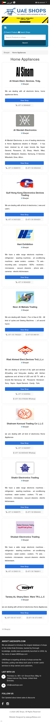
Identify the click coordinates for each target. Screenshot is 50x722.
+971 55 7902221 (14, 334)
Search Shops (25, 32)
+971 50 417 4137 (13, 617)
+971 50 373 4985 (35, 617)
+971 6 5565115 (13, 571)
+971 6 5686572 (13, 168)
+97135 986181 (33, 334)
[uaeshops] (25, 11)
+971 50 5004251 (34, 219)
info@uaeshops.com (15, 685)
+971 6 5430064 (23, 394)
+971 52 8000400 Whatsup (24, 453)
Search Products (12, 32)
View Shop (24, 100)
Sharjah (7, 52)
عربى (10, 2)
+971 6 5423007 (23, 448)
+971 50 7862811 (34, 571)
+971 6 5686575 (13, 512)
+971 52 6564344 (34, 168)
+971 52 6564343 (34, 512)
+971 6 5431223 (13, 219)
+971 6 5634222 (23, 282)
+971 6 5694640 (23, 105)
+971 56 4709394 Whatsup (24, 398)
